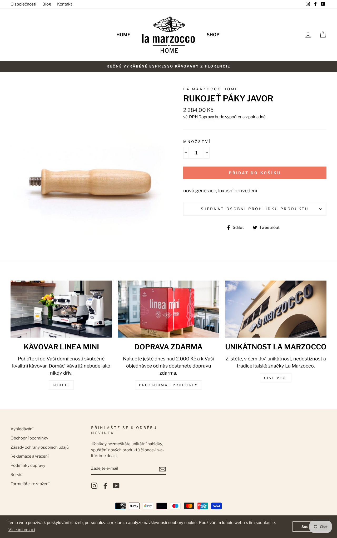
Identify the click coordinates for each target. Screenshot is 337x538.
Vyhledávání (22, 428)
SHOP (213, 34)
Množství (197, 141)
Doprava (206, 116)
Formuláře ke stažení (30, 483)
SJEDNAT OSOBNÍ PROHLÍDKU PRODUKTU (255, 209)
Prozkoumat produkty (168, 385)
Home (123, 34)
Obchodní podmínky (29, 438)
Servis (16, 474)
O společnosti (23, 4)
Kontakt (64, 4)
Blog (46, 4)
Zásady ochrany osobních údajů (40, 447)
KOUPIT (61, 385)
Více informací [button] (21, 529)
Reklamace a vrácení (30, 456)
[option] (168, 66)
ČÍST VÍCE (276, 378)
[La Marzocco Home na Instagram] (94, 486)
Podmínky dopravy (28, 465)
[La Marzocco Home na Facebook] (105, 486)
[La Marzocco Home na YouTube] (116, 486)
